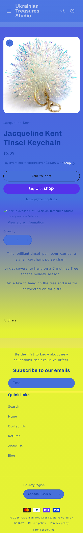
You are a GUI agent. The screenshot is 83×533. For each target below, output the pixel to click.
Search (13, 406)
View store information (26, 222)
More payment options (41, 199)
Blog (11, 455)
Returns (14, 436)
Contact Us (17, 426)
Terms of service (43, 529)
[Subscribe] (70, 383)
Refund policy (37, 523)
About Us (15, 446)
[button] (9, 11)
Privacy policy (59, 523)
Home (12, 416)
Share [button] (12, 320)
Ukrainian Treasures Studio (39, 517)
